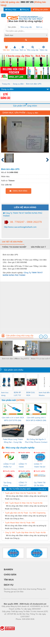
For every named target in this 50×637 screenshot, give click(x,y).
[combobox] (26, 35)
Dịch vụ (23, 50)
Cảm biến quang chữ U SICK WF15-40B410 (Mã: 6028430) (36, 419)
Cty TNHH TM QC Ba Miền (39, 484)
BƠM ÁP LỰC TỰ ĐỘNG (17, 394)
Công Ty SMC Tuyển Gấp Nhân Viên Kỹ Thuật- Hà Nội (25, 532)
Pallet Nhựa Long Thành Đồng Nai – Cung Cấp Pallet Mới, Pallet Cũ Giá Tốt (13, 441)
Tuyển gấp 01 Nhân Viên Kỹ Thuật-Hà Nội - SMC (23, 493)
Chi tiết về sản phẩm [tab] (12, 242)
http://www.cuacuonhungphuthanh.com (20, 227)
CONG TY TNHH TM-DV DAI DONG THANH (39, 465)
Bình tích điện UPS (33, 84)
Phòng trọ (8, 623)
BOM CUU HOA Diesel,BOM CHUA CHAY (31, 394)
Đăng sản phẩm (41, 9)
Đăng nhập (11, 9)
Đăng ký (25, 9)
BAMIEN (8, 569)
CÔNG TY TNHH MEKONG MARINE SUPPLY (23, 465)
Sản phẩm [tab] (12, 27)
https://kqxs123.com (37, 623)
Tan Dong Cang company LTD (9, 484)
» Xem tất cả (42, 489)
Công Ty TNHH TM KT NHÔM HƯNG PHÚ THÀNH (22, 214)
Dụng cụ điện (18, 84)
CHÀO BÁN (10, 574)
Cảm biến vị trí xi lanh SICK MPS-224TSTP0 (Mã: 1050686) (13, 419)
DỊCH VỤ (8, 585)
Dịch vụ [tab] (39, 27)
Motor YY (34, 359)
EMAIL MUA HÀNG (19, 191)
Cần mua (14, 50)
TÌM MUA (9, 579)
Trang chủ (6, 84)
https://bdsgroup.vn (21, 623)
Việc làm (6, 50)
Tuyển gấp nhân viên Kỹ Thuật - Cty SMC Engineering (25, 513)
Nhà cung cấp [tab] (26, 27)
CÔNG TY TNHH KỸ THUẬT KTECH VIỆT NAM (24, 484)
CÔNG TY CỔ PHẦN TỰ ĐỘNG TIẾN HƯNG (9, 465)
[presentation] (41, 337)
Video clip (43, 50)
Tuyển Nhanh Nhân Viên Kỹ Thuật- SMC (20, 523)
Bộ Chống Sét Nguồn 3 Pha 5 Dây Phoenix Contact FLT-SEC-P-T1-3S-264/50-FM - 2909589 (36, 441)
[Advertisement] (25, 306)
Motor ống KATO (22, 359)
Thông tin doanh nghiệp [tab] (14, 247)
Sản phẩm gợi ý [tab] (38, 247)
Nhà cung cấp (32, 50)
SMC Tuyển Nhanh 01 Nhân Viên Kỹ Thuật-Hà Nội (23, 503)
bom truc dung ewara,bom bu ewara (5, 394)
